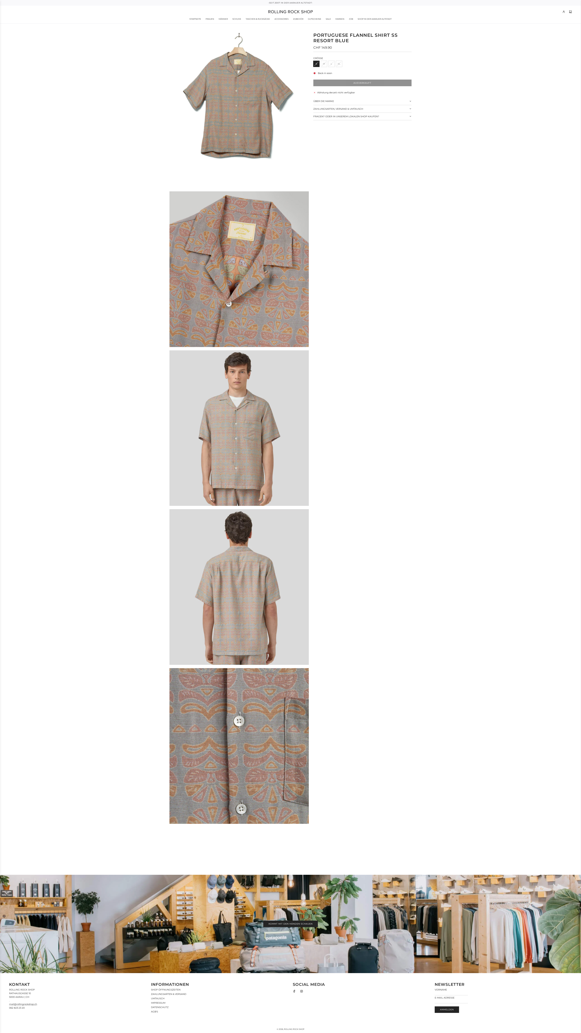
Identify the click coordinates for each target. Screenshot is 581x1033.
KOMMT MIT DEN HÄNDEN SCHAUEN (291, 923)
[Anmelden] (563, 11)
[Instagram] (301, 991)
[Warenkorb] (570, 11)
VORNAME (441, 989)
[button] (362, 101)
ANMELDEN (447, 1009)
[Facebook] (294, 991)
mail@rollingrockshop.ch (23, 1004)
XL (339, 63)
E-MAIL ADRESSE (445, 997)
